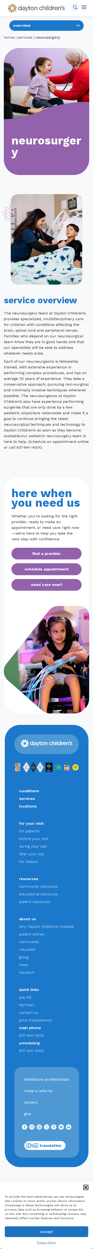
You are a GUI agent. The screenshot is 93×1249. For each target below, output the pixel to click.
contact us (28, 1012)
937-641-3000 (31, 1035)
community (29, 942)
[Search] (75, 7)
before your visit (33, 838)
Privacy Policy (46, 1242)
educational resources (38, 894)
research (26, 972)
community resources (38, 886)
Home (9, 37)
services (25, 37)
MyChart (26, 1005)
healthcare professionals (46, 1079)
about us (27, 919)
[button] (85, 1187)
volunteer (27, 949)
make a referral (38, 1091)
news (23, 964)
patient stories (31, 934)
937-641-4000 (31, 1050)
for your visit (31, 823)
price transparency (35, 1020)
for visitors (28, 861)
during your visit (33, 846)
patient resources (34, 901)
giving (23, 957)
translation (50, 1145)
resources (28, 879)
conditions (29, 791)
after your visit (31, 854)
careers (31, 1102)
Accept (46, 1232)
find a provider (46, 553)
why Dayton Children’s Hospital (46, 926)
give (27, 1113)
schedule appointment (47, 569)
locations (28, 806)
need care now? (46, 584)
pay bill (25, 997)
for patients (29, 831)
